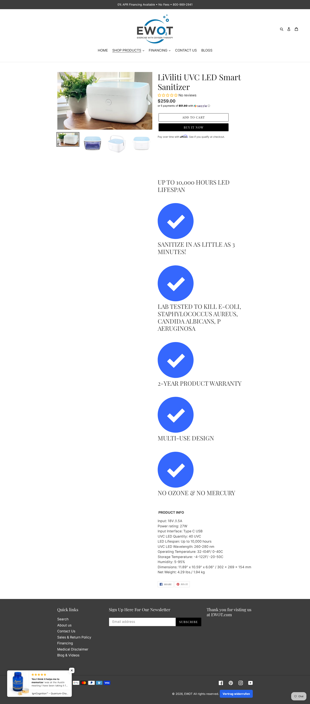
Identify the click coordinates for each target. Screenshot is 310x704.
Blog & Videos (68, 655)
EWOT (188, 694)
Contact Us (66, 631)
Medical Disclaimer (72, 649)
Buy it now (194, 127)
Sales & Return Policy (74, 637)
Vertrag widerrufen (236, 694)
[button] (168, 95)
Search (63, 619)
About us (64, 625)
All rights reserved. (206, 694)
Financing (65, 643)
